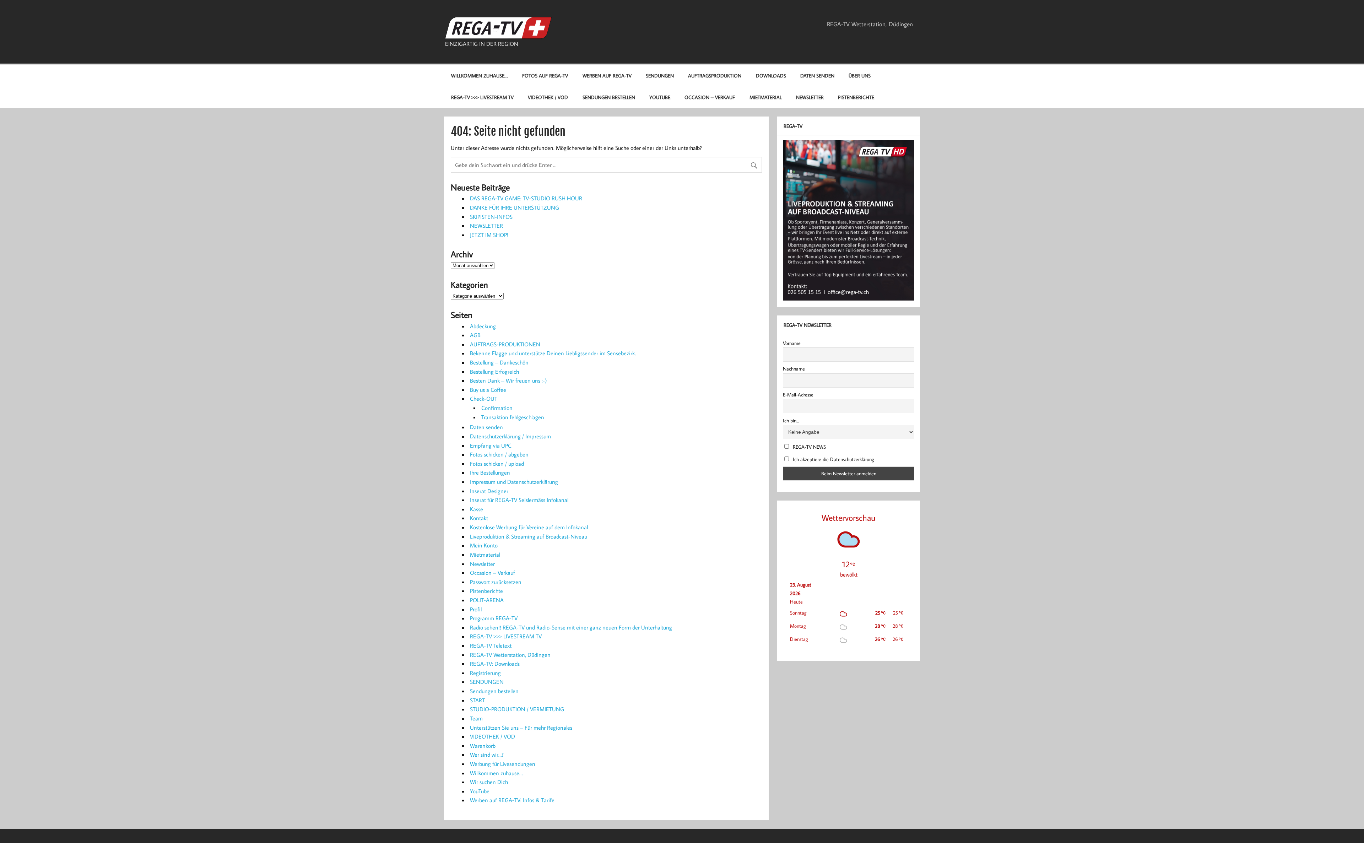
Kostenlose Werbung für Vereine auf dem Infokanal (529, 527)
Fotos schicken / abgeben (499, 454)
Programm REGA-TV (494, 618)
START (477, 700)
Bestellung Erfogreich (494, 371)
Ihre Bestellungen (490, 472)
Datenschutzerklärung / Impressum (510, 436)
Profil (476, 609)
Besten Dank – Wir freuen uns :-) (508, 380)
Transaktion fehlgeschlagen (512, 417)
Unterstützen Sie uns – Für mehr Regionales (521, 727)
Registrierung (485, 672)
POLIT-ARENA (487, 600)
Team (476, 718)
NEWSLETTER (486, 225)
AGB (475, 335)
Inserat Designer (489, 491)
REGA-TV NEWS (808, 447)
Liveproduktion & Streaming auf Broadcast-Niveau (528, 536)
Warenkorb (483, 745)
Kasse (476, 509)
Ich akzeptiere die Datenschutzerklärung (832, 459)
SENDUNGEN (660, 75)
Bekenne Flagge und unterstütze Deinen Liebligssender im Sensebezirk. (553, 353)
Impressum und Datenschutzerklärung (514, 481)
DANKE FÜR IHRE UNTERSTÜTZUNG (514, 207)
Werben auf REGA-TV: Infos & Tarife (512, 800)
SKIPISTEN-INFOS (491, 216)
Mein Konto (484, 545)
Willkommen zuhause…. (479, 75)
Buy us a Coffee (488, 389)
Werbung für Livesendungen (502, 763)
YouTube (659, 97)
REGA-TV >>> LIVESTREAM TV (482, 97)
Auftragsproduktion (714, 75)
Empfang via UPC (491, 445)
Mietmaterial (765, 97)
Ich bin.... (791, 420)
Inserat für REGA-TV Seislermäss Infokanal (519, 499)
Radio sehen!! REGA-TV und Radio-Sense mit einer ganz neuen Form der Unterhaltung (571, 627)
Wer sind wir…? (487, 754)
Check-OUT (483, 398)
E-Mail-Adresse (798, 394)
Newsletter (810, 97)
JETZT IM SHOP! (489, 234)
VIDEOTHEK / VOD (548, 97)
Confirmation (497, 407)
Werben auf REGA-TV (607, 75)
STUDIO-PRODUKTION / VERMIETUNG (517, 709)
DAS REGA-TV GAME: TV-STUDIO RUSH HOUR (526, 198)
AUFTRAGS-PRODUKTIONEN (505, 344)
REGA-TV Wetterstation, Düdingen (870, 24)
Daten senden (817, 75)
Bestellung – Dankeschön (499, 362)
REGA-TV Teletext (491, 645)
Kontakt (479, 518)
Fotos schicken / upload (497, 463)
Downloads (771, 75)
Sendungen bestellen (609, 97)
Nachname (794, 369)
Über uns (860, 75)
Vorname (792, 343)
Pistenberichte (856, 97)
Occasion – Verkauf (709, 97)
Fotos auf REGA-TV (545, 75)
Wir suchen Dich (489, 781)
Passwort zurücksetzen (495, 581)
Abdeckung (483, 326)
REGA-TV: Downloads (495, 663)
